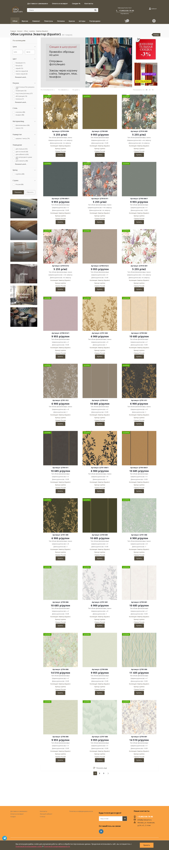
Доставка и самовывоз (18, 811)
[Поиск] (95, 10)
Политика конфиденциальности (81, 811)
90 (152, 90)
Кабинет (154, 9)
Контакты (43, 811)
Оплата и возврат (17, 814)
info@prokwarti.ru (144, 820)
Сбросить (30, 192)
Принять (146, 845)
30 (146, 90)
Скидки (13, 817)
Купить (60, 155)
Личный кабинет (46, 814)
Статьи (42, 817)
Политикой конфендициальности (57, 846)
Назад (156, 34)
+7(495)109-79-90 (126, 10)
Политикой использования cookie (29, 846)
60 (149, 90)
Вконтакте (101, 831)
